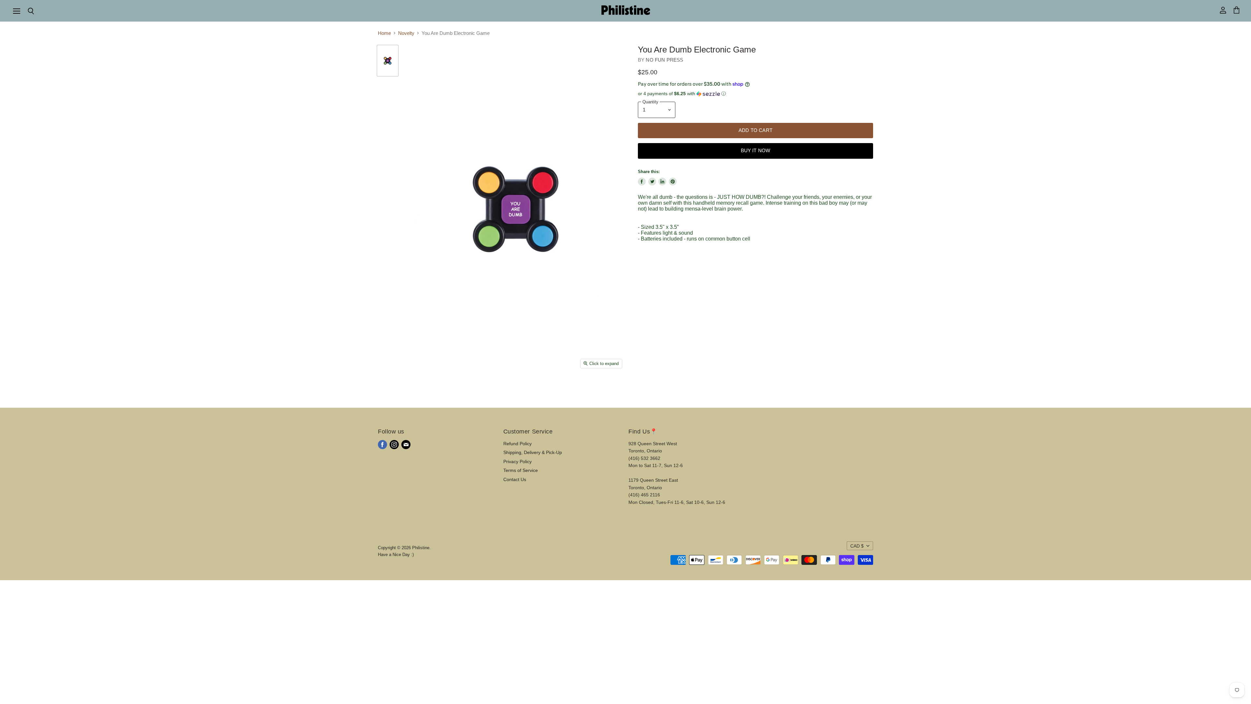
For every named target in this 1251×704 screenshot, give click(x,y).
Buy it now (755, 150)
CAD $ (857, 546)
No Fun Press (664, 60)
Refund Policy (517, 443)
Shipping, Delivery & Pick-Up (532, 452)
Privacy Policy (517, 461)
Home (384, 33)
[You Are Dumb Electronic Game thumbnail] (387, 60)
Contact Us (514, 479)
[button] (755, 94)
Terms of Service (520, 470)
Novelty (406, 33)
